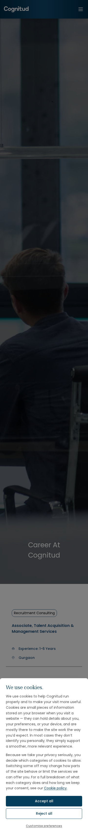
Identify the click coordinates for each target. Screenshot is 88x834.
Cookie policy (55, 788)
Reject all (44, 813)
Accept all (44, 801)
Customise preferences (44, 826)
